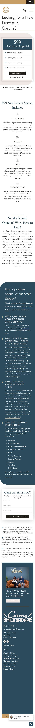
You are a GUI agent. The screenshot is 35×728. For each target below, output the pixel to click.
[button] (30, 2)
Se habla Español (8, 645)
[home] (7, 10)
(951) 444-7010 (16, 73)
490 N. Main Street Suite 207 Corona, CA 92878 (9, 635)
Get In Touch (11, 601)
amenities (20, 531)
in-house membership (12, 417)
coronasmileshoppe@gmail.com (13, 629)
